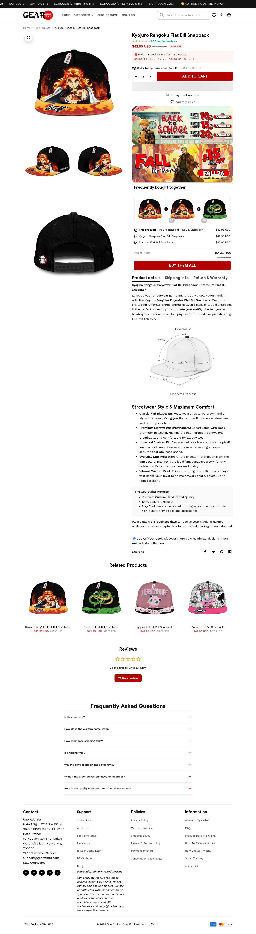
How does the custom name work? (86, 728)
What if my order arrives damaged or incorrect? (94, 776)
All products (42, 27)
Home (27, 27)
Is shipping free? (74, 752)
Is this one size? (74, 717)
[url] (41, 858)
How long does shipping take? (83, 740)
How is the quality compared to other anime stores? (98, 788)
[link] (13, 920)
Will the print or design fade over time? (89, 764)
